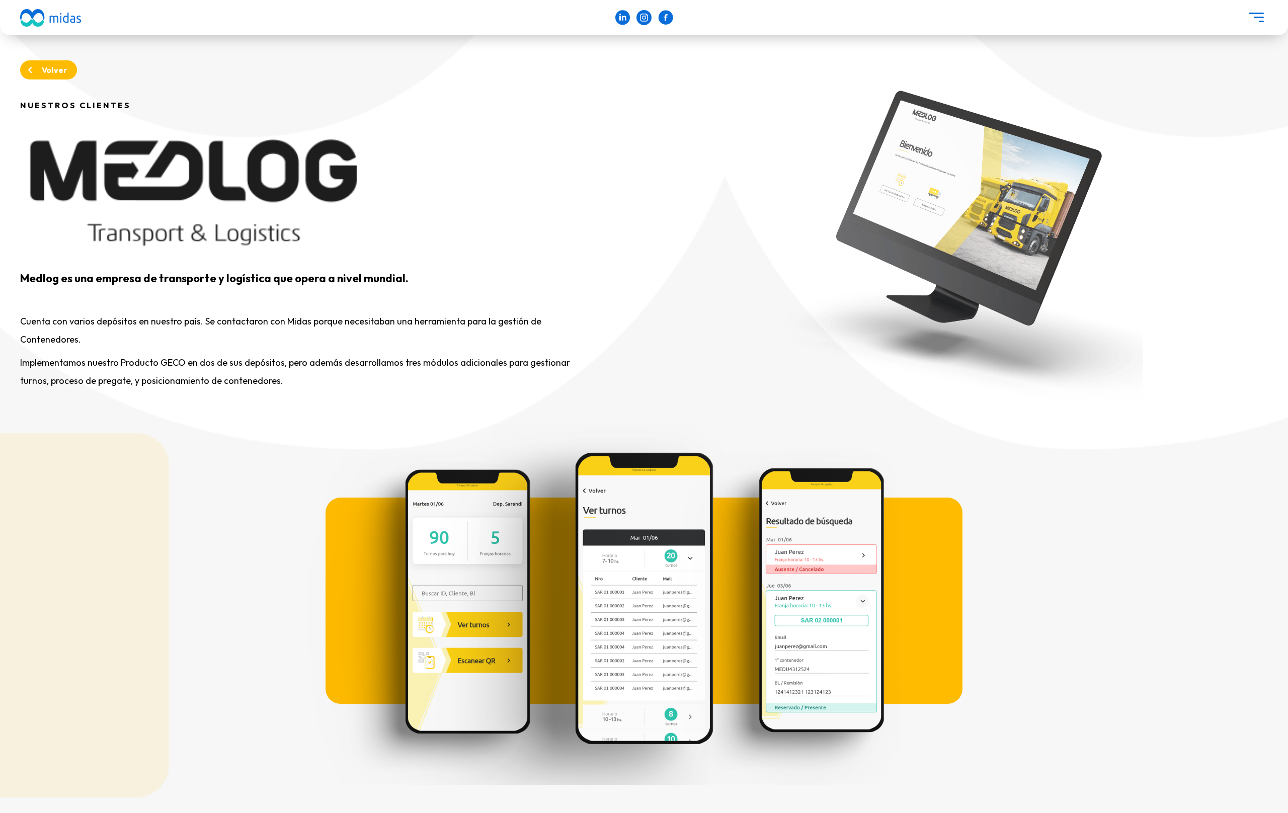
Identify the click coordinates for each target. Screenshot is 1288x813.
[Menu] (1256, 17)
